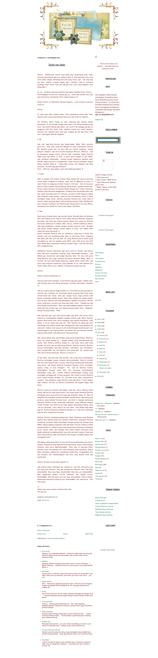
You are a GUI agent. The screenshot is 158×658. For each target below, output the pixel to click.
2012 (99, 376)
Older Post (89, 534)
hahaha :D (99, 411)
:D (96, 409)
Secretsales (99, 253)
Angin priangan (47, 612)
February (102, 339)
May (100, 348)
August (101, 358)
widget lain (99, 119)
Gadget (98, 456)
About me (99, 438)
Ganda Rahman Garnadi (104, 506)
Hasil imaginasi (101, 459)
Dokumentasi (100, 447)
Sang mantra (46, 581)
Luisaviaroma (100, 261)
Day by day (45, 500)
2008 (99, 322)
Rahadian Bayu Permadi (104, 509)
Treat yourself (47, 601)
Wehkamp (99, 270)
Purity (44, 591)
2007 (99, 319)
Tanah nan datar (56, 64)
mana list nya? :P (101, 420)
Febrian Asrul (100, 500)
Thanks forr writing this (103, 403)
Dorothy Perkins (101, 276)
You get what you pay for (51, 630)
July (100, 355)
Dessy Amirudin (101, 498)
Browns (98, 264)
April (100, 345)
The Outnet (99, 258)
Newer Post (41, 534)
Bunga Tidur (100, 441)
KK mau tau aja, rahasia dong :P (107, 414)
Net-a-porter (99, 279)
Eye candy (46, 551)
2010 (99, 329)
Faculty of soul (100, 450)
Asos (97, 255)
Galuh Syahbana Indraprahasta (106, 503)
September (103, 362)
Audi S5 (98, 300)
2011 (99, 332)
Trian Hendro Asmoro (103, 512)
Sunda (97, 473)
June (101, 352)
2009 (99, 326)
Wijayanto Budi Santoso (104, 515)
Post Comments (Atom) (56, 538)
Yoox (97, 281)
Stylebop (98, 267)
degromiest (105, 177)
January (102, 335)
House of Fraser (101, 273)
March (101, 342)
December (103, 372)
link (110, 175)
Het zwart (45, 571)
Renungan (99, 464)
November (103, 365)
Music (97, 462)
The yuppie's (100, 476)
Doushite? (45, 640)
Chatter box (46, 621)
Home (65, 534)
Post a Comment (43, 530)
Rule (97, 467)
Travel (97, 479)
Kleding (44, 561)
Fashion (98, 453)
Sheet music (100, 470)
